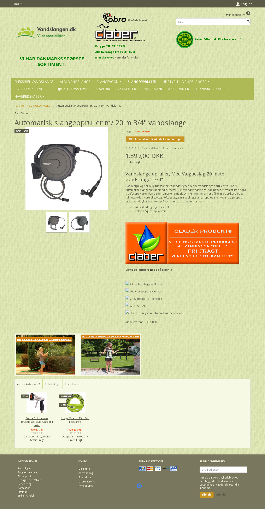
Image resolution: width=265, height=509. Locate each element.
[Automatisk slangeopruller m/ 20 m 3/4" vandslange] (66, 168)
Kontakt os (24, 488)
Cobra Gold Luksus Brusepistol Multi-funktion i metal (37, 421)
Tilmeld (207, 494)
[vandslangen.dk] (46, 30)
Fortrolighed (25, 468)
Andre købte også (28, 384)
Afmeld (221, 494)
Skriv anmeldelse (173, 148)
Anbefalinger (52, 384)
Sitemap (23, 491)
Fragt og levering (27, 472)
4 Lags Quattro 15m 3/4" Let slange (75, 419)
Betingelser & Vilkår (29, 480)
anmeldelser (150, 148)
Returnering (24, 484)
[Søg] (248, 22)
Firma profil (24, 476)
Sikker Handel (26, 495)
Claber (25, 113)
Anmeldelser (73, 384)
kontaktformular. (127, 57)
